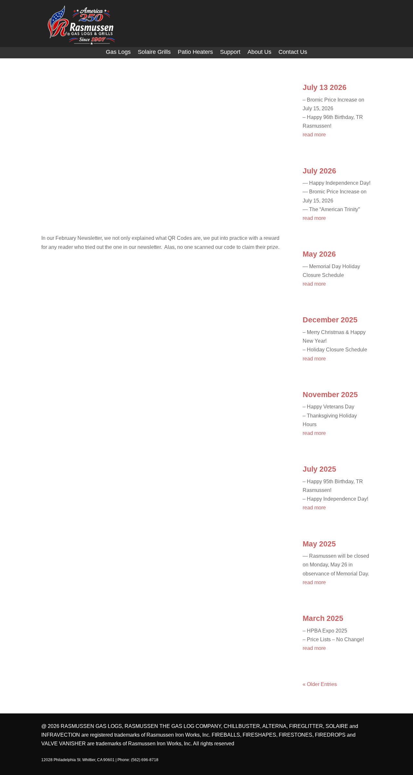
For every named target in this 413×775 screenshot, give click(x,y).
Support (230, 52)
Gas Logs (118, 52)
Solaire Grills (154, 52)
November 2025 (330, 394)
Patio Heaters (195, 52)
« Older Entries (320, 684)
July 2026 (319, 171)
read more (314, 134)
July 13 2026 (325, 87)
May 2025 (319, 544)
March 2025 (323, 618)
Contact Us (292, 52)
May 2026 (319, 254)
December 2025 (330, 320)
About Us (259, 52)
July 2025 (319, 469)
